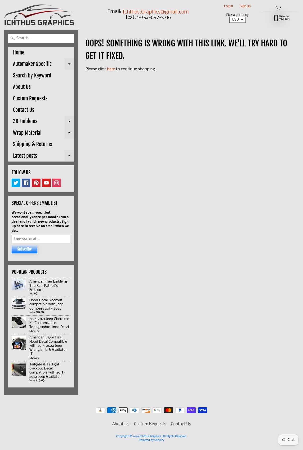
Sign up (245, 6)
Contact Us (23, 110)
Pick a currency (237, 15)
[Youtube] (46, 183)
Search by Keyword (32, 75)
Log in (228, 6)
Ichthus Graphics (150, 436)
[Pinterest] (36, 183)
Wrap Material (43, 134)
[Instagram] (56, 183)
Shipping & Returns (32, 144)
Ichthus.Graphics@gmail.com (156, 12)
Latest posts (43, 157)
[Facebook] (26, 183)
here (111, 69)
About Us (22, 87)
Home (18, 52)
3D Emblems (43, 122)
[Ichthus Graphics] (39, 15)
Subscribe (24, 249)
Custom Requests (30, 98)
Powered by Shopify (151, 440)
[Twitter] (16, 183)
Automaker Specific (43, 65)
